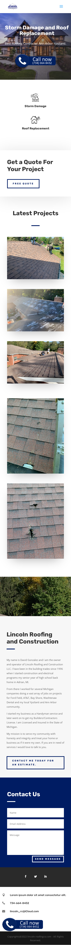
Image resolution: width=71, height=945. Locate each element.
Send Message (48, 859)
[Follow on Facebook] (25, 876)
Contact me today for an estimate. (33, 762)
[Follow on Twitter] (35, 876)
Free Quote (23, 183)
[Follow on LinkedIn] (45, 876)
